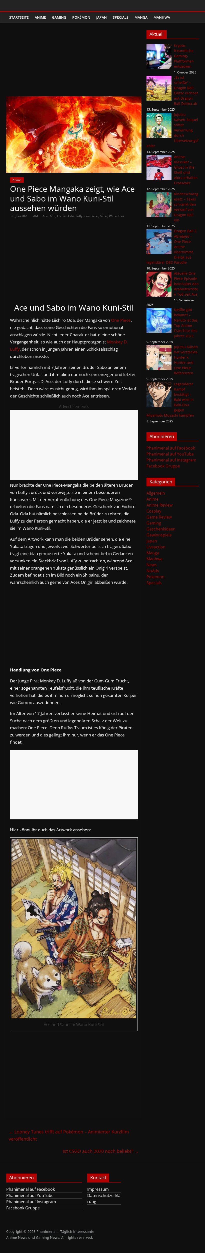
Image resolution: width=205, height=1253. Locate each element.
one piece (91, 216)
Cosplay (153, 511)
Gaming (59, 17)
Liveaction (156, 547)
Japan (101, 17)
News (151, 565)
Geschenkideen (161, 529)
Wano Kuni (116, 216)
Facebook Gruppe (163, 466)
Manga (141, 17)
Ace (45, 216)
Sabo (103, 216)
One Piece (121, 320)
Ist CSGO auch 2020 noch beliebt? (101, 1151)
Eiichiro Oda (65, 216)
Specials (120, 17)
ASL (52, 216)
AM (36, 216)
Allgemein (155, 493)
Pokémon (81, 17)
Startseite (19, 17)
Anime (40, 17)
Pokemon (155, 577)
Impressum (98, 1189)
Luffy (79, 216)
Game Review (159, 517)
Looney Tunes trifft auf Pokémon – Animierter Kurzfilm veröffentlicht (69, 1135)
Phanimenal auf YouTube (170, 454)
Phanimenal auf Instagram (171, 460)
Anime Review (159, 505)
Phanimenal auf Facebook (170, 448)
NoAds (152, 571)
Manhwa (162, 17)
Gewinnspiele (159, 535)
